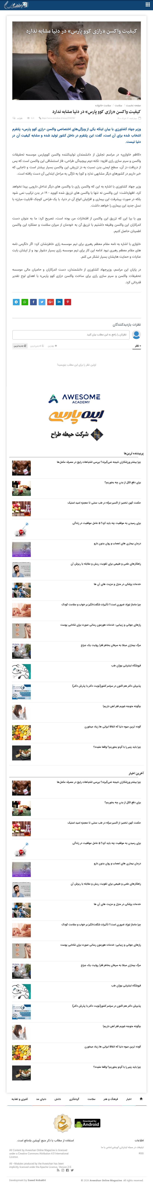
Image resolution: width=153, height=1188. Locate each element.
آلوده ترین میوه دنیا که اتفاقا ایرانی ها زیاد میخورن (113, 727)
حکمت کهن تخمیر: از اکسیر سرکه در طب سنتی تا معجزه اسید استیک (104, 503)
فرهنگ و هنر (111, 1099)
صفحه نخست (133, 105)
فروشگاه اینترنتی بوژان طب (126, 666)
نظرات (19, 118)
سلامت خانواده (103, 105)
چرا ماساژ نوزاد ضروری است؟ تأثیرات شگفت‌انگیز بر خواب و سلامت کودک (101, 604)
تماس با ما (106, 1147)
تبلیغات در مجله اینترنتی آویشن (128, 1147)
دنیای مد (41, 1099)
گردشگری (74, 1099)
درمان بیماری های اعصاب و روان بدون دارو (117, 543)
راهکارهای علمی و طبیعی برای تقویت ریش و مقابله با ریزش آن (106, 564)
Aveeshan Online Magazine (106, 1181)
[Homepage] (141, 1099)
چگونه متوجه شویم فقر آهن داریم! (122, 706)
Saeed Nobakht (37, 1180)
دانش (57, 1099)
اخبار (128, 1099)
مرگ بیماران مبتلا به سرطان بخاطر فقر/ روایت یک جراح (111, 645)
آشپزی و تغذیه (20, 1099)
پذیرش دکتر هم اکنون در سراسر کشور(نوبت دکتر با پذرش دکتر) (106, 686)
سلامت (118, 105)
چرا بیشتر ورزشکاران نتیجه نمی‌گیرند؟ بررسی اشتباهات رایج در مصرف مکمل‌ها (99, 462)
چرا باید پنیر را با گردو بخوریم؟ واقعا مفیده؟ (117, 747)
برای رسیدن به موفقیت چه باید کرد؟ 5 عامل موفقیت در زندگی (106, 523)
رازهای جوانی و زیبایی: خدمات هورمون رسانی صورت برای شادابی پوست (100, 625)
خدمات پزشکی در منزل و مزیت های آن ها (117, 584)
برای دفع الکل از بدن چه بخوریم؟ (123, 482)
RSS (141, 1154)
